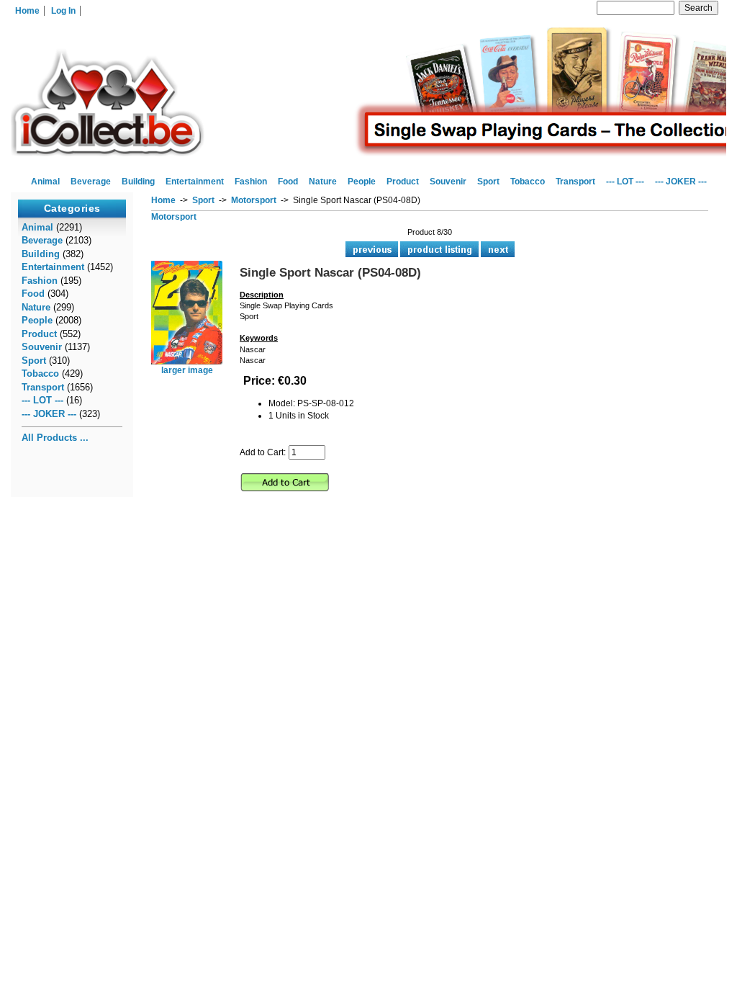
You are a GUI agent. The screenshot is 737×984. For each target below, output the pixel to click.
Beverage (91, 181)
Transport (575, 181)
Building (138, 181)
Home (27, 11)
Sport (203, 200)
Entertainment (195, 181)
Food (288, 181)
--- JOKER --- (681, 181)
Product (402, 181)
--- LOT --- (625, 181)
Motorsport (253, 200)
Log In (63, 11)
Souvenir (448, 181)
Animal (45, 181)
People (362, 181)
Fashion (251, 181)
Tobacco (527, 181)
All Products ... (55, 437)
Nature (323, 181)
